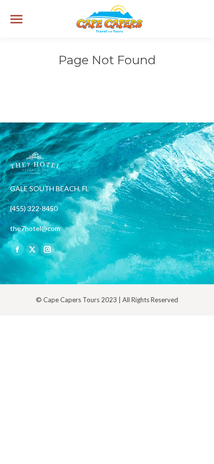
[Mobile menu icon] (16, 19)
